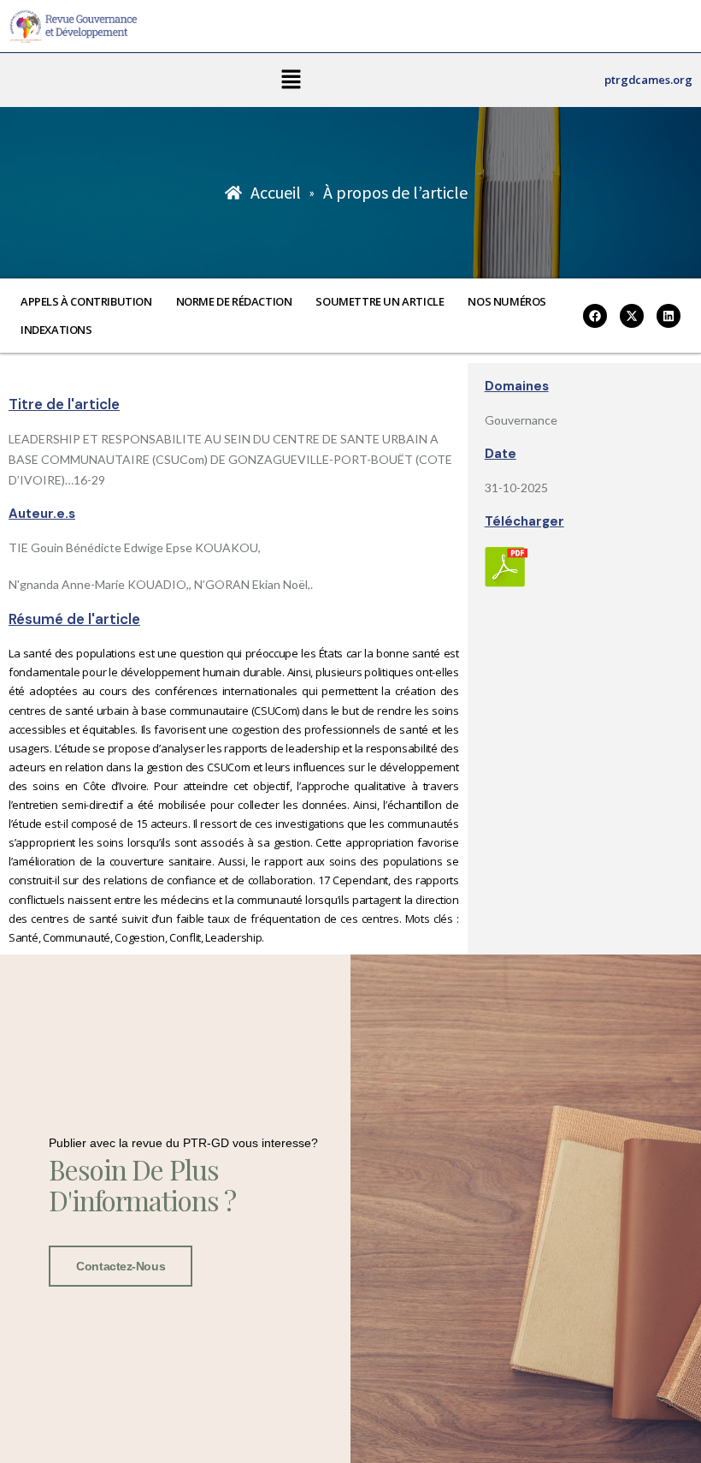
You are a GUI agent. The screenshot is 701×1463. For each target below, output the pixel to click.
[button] (291, 80)
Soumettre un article (379, 301)
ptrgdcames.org (648, 79)
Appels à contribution (86, 301)
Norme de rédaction (234, 301)
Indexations (56, 329)
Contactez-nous (120, 1266)
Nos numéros (507, 301)
